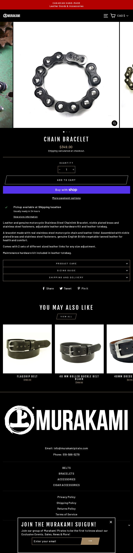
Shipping (53, 150)
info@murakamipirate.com (71, 448)
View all (66, 316)
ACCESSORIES (66, 479)
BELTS (66, 467)
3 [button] (70, 132)
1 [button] (64, 132)
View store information (26, 217)
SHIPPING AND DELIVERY (66, 277)
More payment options (66, 198)
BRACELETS (66, 473)
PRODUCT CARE (66, 263)
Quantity (67, 163)
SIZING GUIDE (66, 270)
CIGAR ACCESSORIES (66, 485)
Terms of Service (66, 514)
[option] (66, 5)
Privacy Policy (66, 497)
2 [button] (67, 132)
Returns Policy (66, 508)
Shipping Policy (66, 502)
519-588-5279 (71, 454)
